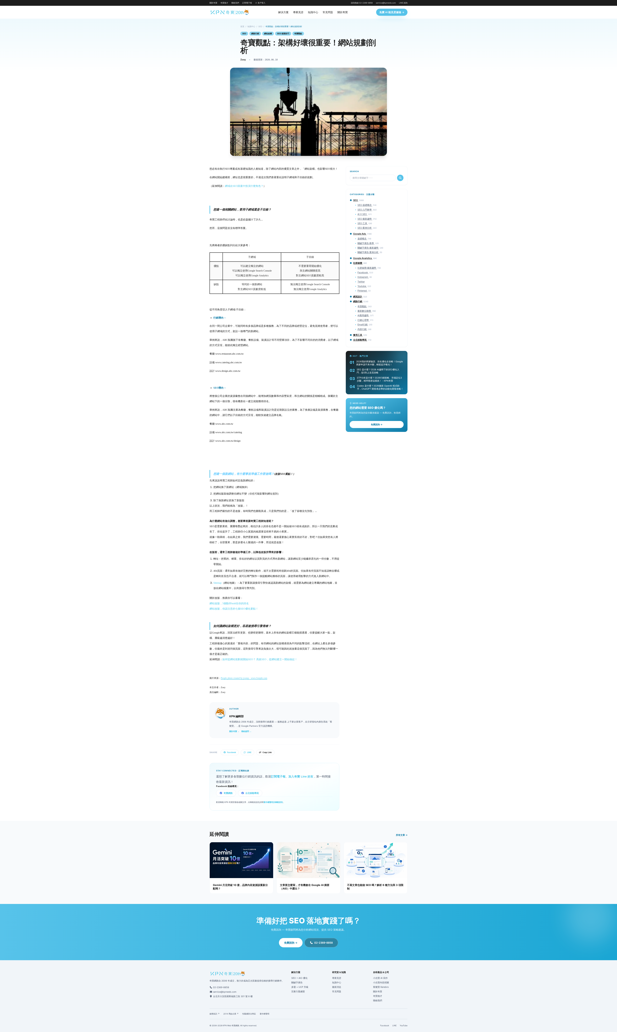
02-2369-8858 (323, 942)
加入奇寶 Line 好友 (300, 776)
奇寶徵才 (224, 3)
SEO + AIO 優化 (299, 978)
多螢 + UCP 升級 (299, 987)
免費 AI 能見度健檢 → (391, 12)
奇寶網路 (228, 793)
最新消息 (336, 987)
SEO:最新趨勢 (365, 218)
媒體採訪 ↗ (214, 1014)
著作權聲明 (264, 1014)
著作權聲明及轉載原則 (273, 802)
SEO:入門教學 (365, 209)
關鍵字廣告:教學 (366, 243)
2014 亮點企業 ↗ (230, 1014)
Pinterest (362, 290)
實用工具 (358, 335)
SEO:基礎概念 (365, 205)
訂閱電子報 (247, 3)
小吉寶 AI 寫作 (380, 978)
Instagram (363, 277)
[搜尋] (400, 178)
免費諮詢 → (376, 424)
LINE (249, 752)
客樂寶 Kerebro (381, 987)
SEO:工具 (363, 223)
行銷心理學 (363, 320)
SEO (260, 26)
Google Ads (360, 233)
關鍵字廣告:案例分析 (368, 252)
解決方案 (283, 12)
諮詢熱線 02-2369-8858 (362, 3)
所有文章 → (401, 835)
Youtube (362, 286)
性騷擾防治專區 (249, 1014)
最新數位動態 (365, 310)
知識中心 (313, 12)
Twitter (361, 281)
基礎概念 (362, 238)
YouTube (403, 1025)
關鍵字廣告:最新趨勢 (368, 247)
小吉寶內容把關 (381, 982)
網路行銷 (255, 33)
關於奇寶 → (234, 731)
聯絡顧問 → (246, 731)
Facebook (231, 752)
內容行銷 (362, 329)
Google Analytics (362, 258)
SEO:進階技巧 (283, 33)
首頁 (242, 26)
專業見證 (298, 12)
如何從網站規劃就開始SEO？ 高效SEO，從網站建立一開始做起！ (259, 659)
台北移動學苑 (252, 793)
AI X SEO (362, 214)
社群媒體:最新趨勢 (367, 267)
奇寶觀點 (298, 33)
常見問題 (328, 12)
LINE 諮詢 (403, 3)
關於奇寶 (213, 3)
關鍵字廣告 (297, 982)
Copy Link (267, 752)
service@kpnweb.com (386, 3)
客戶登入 (261, 3)
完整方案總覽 (298, 991)
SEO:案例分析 (365, 227)
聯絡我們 (235, 3)
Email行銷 (363, 324)
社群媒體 (358, 263)
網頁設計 (358, 296)
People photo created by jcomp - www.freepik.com (244, 678)
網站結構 (268, 33)
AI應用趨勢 (363, 315)
